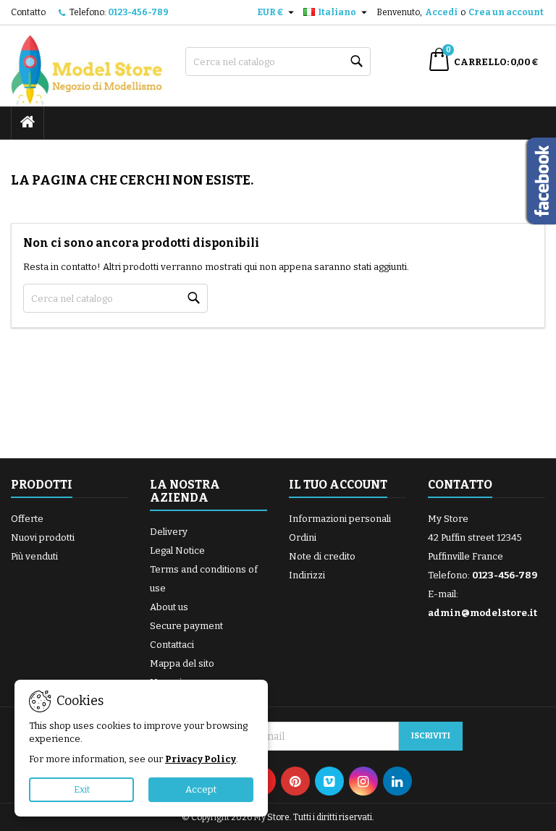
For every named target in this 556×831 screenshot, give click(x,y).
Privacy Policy (200, 759)
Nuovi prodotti (43, 537)
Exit (82, 789)
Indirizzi (307, 575)
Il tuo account (338, 485)
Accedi (441, 12)
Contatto (28, 12)
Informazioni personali (340, 518)
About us (169, 607)
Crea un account (506, 12)
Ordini (302, 537)
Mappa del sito (182, 663)
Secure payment (186, 625)
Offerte (27, 518)
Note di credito (322, 556)
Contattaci (172, 644)
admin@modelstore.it (482, 612)
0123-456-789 (138, 12)
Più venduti (34, 556)
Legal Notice (177, 550)
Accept (200, 789)
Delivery (169, 531)
